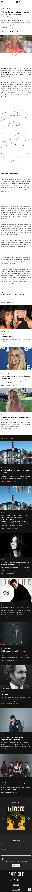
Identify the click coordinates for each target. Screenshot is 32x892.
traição (21, 294)
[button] (29, 818)
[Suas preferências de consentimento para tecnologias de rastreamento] (29, 889)
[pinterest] (7, 31)
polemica (15, 294)
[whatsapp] (15, 31)
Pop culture (6, 9)
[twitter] (12, 31)
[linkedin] (10, 31)
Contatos (16, 884)
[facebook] (5, 31)
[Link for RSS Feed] (21, 880)
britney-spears (6, 294)
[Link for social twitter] (11, 880)
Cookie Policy (16, 889)
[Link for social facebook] (14, 880)
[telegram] (17, 31)
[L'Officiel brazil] (16, 2)
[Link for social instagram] (17, 880)
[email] (2, 31)
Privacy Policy (24, 861)
